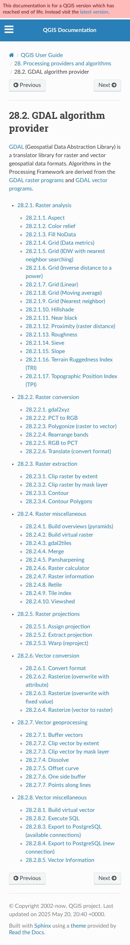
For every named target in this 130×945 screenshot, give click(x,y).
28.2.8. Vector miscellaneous (52, 797)
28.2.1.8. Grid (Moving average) (64, 293)
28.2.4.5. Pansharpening (55, 560)
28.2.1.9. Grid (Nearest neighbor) (65, 301)
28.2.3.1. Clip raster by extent (62, 476)
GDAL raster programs (36, 180)
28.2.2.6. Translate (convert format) (68, 451)
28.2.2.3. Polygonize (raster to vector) (71, 426)
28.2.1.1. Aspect (45, 218)
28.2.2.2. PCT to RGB (52, 418)
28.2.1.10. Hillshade (50, 309)
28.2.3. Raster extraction (47, 464)
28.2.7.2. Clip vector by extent (62, 743)
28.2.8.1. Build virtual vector (60, 810)
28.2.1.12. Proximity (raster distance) (70, 326)
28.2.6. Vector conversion (48, 656)
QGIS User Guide (42, 55)
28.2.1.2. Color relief (51, 226)
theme (78, 926)
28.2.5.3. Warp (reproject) (57, 643)
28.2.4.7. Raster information (60, 576)
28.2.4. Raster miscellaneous (51, 514)
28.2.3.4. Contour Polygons (59, 501)
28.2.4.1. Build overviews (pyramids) (69, 526)
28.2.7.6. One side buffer (56, 777)
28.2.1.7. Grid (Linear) (52, 284)
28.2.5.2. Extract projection (59, 635)
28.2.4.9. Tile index (48, 593)
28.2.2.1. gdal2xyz (47, 410)
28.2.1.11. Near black (51, 318)
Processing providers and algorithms (62, 63)
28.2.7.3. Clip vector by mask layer (67, 752)
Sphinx (42, 926)
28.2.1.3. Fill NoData (51, 234)
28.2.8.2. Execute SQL (52, 818)
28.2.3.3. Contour (47, 493)
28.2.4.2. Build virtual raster (59, 535)
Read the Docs (26, 932)
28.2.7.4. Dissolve (47, 760)
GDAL (16, 147)
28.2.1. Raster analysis (44, 205)
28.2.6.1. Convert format (56, 668)
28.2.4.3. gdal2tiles (48, 543)
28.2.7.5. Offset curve (52, 768)
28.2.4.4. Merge (45, 551)
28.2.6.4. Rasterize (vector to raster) (69, 710)
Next (105, 85)
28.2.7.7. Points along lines (58, 785)
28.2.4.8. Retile (44, 585)
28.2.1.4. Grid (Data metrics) (60, 243)
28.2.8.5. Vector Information (60, 860)
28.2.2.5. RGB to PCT (52, 443)
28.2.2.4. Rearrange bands (57, 435)
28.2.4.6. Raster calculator (57, 568)
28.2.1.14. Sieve (45, 343)
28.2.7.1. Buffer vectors (54, 735)
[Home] (11, 55)
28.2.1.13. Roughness (51, 334)
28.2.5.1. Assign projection (58, 626)
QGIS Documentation (69, 30)
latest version (94, 12)
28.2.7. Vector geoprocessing (52, 722)
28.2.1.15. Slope (45, 351)
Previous (29, 85)
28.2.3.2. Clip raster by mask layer (67, 485)
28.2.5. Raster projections (48, 614)
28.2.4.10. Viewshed (50, 601)
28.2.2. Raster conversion (48, 397)
